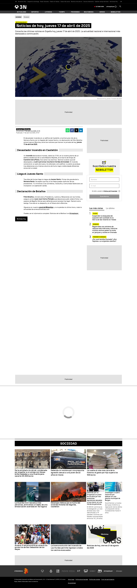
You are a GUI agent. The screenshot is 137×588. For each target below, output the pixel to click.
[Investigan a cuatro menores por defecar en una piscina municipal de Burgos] (113, 487)
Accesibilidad (72, 583)
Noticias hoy (21, 219)
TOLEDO (95, 213)
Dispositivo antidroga (33, 1)
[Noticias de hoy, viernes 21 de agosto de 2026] (104, 534)
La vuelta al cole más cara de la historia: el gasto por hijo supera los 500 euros (102, 472)
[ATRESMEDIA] (21, 571)
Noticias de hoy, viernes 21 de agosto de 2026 (103, 546)
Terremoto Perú (22, 1)
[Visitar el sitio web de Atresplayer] (109, 571)
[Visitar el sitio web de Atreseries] (79, 571)
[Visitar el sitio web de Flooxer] (119, 571)
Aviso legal (71, 579)
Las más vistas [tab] (96, 208)
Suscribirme (104, 196)
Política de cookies (94, 579)
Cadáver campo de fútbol (102, 1)
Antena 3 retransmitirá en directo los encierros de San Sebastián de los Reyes (31, 547)
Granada (96, 224)
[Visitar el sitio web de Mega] (72, 571)
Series (102, 12)
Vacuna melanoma (88, 1)
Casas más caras (65, 1)
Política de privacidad (82, 579)
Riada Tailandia (44, 1)
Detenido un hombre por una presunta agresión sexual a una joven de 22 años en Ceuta (67, 472)
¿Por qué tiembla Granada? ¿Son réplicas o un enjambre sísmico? (104, 240)
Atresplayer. (74, 213)
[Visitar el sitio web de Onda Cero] (86, 571)
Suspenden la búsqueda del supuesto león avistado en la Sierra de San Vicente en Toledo (104, 218)
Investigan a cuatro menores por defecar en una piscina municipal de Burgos (112, 496)
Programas (75, 12)
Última (100, 6)
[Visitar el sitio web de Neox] (58, 571)
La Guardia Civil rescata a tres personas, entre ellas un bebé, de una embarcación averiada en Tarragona (31, 505)
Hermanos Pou (114, 1)
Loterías (48, 12)
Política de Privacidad (110, 191)
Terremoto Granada (99, 237)
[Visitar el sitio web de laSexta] (51, 571)
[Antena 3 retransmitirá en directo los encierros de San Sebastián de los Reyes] (32, 534)
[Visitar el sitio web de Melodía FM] (100, 571)
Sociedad (68, 443)
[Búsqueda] (120, 7)
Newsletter (115, 12)
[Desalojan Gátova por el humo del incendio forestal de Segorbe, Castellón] (68, 492)
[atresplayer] (111, 7)
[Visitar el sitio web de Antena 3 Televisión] (44, 571)
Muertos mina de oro (76, 1)
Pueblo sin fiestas (54, 1)
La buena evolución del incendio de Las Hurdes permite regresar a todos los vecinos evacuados (67, 547)
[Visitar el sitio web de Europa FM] (93, 571)
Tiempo (62, 12)
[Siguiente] (121, 1)
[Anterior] (15, 1)
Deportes (35, 12)
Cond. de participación (107, 579)
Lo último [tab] (110, 208)
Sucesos (26, 17)
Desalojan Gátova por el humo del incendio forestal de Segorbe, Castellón (65, 505)
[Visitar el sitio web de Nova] (65, 571)
